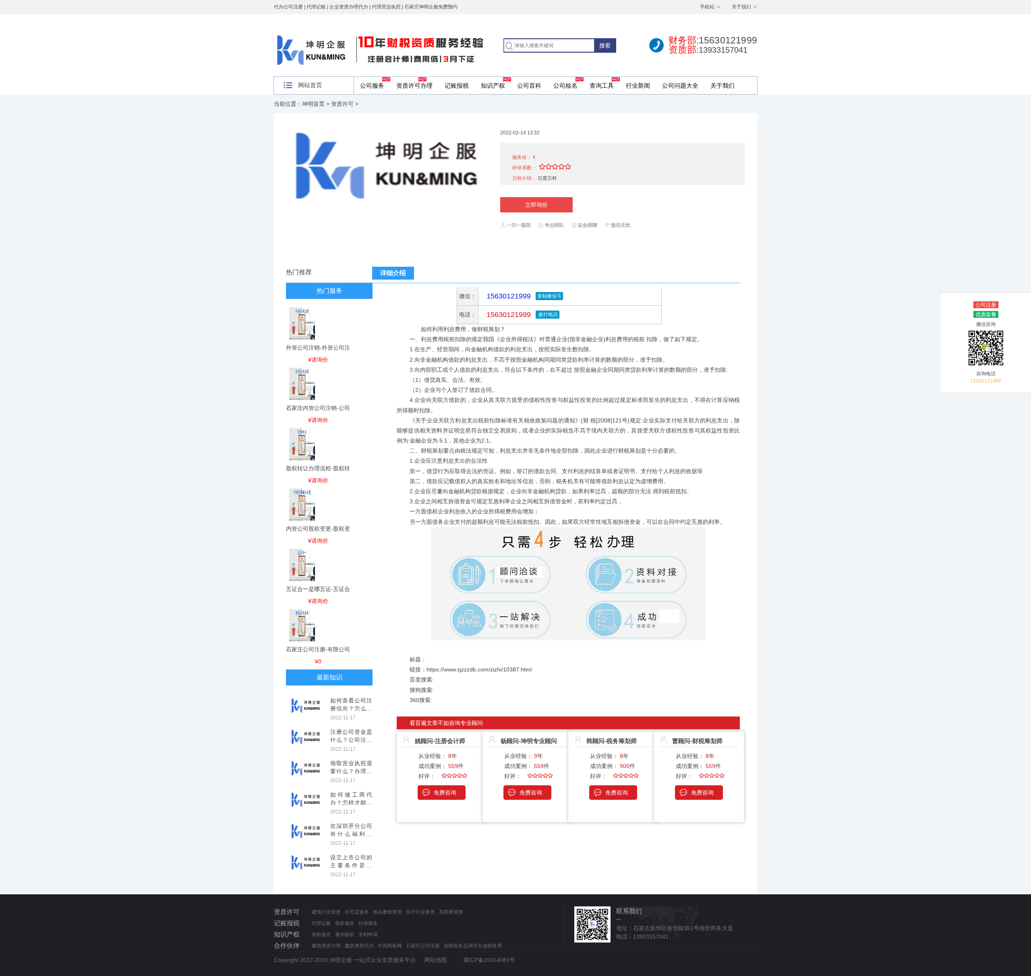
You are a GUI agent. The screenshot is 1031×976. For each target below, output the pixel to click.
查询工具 (602, 85)
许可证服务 (357, 912)
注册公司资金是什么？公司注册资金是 (351, 740)
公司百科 (529, 85)
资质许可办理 (414, 85)
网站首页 (310, 85)
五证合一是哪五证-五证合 (318, 589)
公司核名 (565, 85)
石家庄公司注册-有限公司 (318, 649)
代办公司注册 (288, 7)
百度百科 (547, 178)
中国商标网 (390, 946)
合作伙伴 (287, 945)
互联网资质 (451, 912)
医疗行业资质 (420, 912)
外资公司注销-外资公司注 (318, 347)
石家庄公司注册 (423, 946)
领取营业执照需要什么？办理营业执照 (351, 771)
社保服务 (368, 923)
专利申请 (368, 934)
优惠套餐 (985, 314)
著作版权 (344, 934)
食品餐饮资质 (387, 912)
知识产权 (493, 85)
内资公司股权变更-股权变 (318, 528)
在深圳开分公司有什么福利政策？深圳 (351, 834)
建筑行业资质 (326, 912)
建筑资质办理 (326, 946)
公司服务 (372, 85)
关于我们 (741, 7)
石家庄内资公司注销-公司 (318, 408)
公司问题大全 (680, 85)
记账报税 (457, 85)
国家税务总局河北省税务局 (473, 946)
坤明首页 (313, 104)
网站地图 (435, 960)
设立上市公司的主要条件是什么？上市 (351, 865)
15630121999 (507, 315)
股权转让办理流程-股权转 (318, 468)
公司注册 (985, 305)
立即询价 (536, 205)
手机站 (707, 7)
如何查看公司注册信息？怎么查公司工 (351, 708)
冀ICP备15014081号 (489, 960)
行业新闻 (638, 85)
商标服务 (321, 934)
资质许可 (342, 104)
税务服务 (344, 923)
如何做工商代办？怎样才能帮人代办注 (351, 802)
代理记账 (321, 923)
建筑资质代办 (359, 946)
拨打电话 (547, 314)
